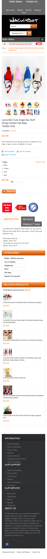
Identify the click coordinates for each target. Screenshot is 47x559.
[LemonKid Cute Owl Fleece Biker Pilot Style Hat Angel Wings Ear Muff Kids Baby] (7, 314)
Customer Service (13, 456)
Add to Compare (25, 151)
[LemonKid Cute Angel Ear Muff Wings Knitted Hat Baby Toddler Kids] (8, 105)
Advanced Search (8, 552)
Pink (5, 172)
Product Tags (31, 224)
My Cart (28, 10)
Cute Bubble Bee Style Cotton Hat (14, 378)
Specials (10, 502)
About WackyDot (13, 444)
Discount (10, 453)
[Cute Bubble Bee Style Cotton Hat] (7, 372)
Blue (5, 165)
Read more (19, 535)
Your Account (12, 476)
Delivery (10, 479)
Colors (4, 162)
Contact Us (11, 485)
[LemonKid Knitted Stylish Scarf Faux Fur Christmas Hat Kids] (7, 334)
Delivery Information (14, 447)
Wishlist (20, 10)
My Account (10, 10)
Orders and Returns (23, 552)
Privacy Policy (12, 450)
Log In (24, 12)
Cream (6, 168)
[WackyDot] (23, 18)
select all (27, 290)
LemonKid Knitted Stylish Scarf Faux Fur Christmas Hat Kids (22, 340)
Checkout (37, 10)
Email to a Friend (10, 155)
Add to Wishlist (9, 151)
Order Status (11, 496)
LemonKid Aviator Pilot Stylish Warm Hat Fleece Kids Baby (22, 302)
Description (11, 219)
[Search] (33, 26)
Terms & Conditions (14, 462)
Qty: (12, 182)
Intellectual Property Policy (16, 459)
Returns (10, 499)
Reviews (28, 219)
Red (5, 175)
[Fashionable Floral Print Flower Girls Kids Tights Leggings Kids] (7, 409)
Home (4, 48)
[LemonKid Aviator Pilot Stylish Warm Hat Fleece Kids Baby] (7, 296)
